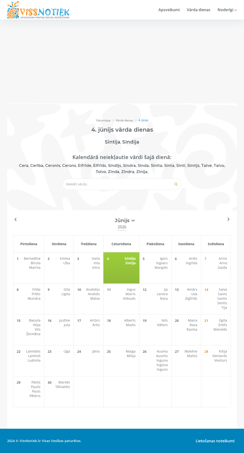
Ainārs (192, 289)
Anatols (94, 294)
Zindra (127, 171)
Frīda (36, 289)
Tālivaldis (62, 386)
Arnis (223, 258)
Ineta (96, 258)
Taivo (219, 165)
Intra (96, 267)
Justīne (64, 320)
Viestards (219, 355)
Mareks (64, 382)
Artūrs (95, 320)
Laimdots (33, 351)
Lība (66, 263)
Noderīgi (226, 9)
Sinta (169, 165)
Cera (23, 165)
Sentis (222, 303)
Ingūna (162, 365)
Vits (38, 329)
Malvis (192, 355)
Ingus (131, 289)
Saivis (222, 294)
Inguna (162, 360)
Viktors (162, 325)
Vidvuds (129, 298)
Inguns (162, 369)
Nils (165, 320)
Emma (65, 258)
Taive (206, 165)
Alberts (130, 320)
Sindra (129, 165)
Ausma (162, 351)
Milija (131, 355)
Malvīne (191, 351)
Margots (161, 267)
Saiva (223, 289)
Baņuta (35, 320)
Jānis (96, 351)
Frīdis (36, 294)
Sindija (130, 142)
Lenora (162, 294)
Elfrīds (99, 165)
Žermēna (33, 334)
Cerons (69, 165)
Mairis (131, 294)
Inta (97, 263)
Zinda (113, 171)
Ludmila (34, 360)
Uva (194, 294)
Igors (164, 258)
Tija (224, 307)
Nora (164, 298)
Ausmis (162, 355)
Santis (222, 298)
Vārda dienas (198, 9)
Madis (131, 325)
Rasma (192, 329)
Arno (223, 263)
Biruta (36, 263)
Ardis (193, 258)
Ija (166, 289)
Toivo (101, 171)
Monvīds (220, 329)
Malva (95, 298)
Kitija (223, 351)
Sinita (156, 165)
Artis (96, 325)
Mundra (34, 298)
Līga (67, 351)
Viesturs (220, 360)
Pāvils (36, 382)
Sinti (180, 165)
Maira (192, 320)
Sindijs (114, 165)
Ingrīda (191, 263)
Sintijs (193, 165)
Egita (223, 320)
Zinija (141, 171)
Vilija (37, 325)
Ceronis (52, 165)
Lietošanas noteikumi (215, 440)
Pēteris (35, 395)
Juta (67, 325)
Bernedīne (32, 258)
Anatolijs (93, 289)
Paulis (36, 386)
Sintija (112, 142)
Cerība (36, 165)
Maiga (131, 351)
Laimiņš (34, 355)
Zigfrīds (191, 298)
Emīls (223, 325)
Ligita (65, 294)
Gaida (222, 267)
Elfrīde (84, 165)
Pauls (36, 391)
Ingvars (162, 263)
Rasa (193, 325)
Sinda (143, 165)
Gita (67, 289)
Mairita (35, 267)
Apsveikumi (169, 9)
